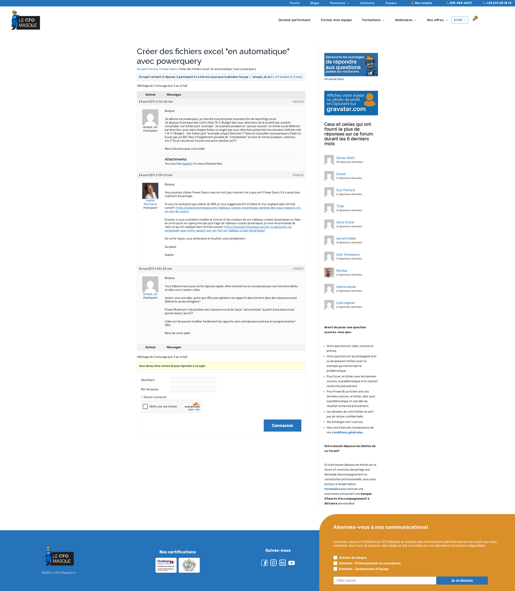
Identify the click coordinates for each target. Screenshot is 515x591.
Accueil (141, 69)
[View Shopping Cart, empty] (473, 20)
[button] (334, 3)
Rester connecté (155, 397)
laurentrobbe (346, 238)
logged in (187, 163)
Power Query (169, 69)
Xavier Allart (345, 158)
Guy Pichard (345, 190)
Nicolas (341, 271)
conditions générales (347, 432)
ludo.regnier (345, 303)
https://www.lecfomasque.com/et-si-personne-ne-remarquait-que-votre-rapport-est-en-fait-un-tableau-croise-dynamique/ (229, 228)
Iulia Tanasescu (348, 254)
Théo (340, 206)
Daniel (341, 174)
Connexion (282, 425)
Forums (153, 69)
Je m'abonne (462, 581)
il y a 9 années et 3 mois (286, 77)
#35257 (298, 269)
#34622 (298, 101)
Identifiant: (148, 380)
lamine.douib (346, 287)
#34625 (298, 175)
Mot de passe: (150, 389)
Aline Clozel (345, 222)
